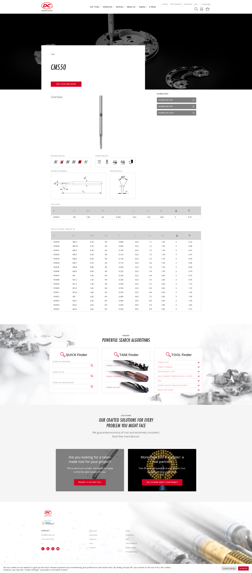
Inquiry (142, 7)
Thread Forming (113, 376)
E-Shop (152, 7)
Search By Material (61, 362)
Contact (165, 4)
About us (131, 7)
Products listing (132, 552)
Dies (159, 381)
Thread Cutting (113, 365)
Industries (107, 7)
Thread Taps (163, 362)
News (128, 531)
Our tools (93, 531)
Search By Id (58, 372)
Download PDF (165, 106)
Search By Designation (63, 383)
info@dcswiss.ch (48, 535)
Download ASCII (166, 113)
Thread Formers (165, 367)
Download (188, 4)
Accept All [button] (243, 568)
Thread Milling (113, 387)
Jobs (196, 4)
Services (119, 7)
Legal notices (131, 547)
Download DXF (165, 100)
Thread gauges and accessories (173, 385)
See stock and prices (66, 84)
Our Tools (94, 7)
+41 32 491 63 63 (47, 539)
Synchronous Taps (166, 371)
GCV (91, 543)
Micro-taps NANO (165, 390)
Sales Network (176, 4)
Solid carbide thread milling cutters (175, 376)
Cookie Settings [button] (229, 568)
